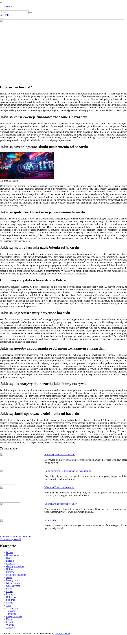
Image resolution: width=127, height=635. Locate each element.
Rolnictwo (11, 597)
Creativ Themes (62, 633)
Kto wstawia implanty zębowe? (15, 536)
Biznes (9, 552)
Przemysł (10, 594)
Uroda (9, 619)
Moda (9, 577)
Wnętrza (10, 625)
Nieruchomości (13, 583)
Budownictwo (13, 555)
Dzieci (9, 558)
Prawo (9, 591)
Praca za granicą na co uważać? (59, 454)
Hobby (9, 569)
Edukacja (10, 563)
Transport (10, 611)
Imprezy (10, 572)
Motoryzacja (12, 580)
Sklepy (9, 602)
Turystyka (11, 613)
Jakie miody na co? (53, 520)
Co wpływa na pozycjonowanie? (60, 503)
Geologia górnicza (15, 566)
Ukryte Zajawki (14, 616)
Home (9, 6)
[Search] (30, 12)
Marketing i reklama (16, 574)
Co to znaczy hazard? (10, 539)
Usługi (9, 622)
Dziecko (10, 560)
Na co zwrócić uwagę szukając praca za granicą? (68, 471)
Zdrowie (10, 627)
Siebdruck (11, 599)
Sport (8, 605)
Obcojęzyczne (13, 586)
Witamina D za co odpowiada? (59, 487)
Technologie (12, 608)
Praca (9, 588)
